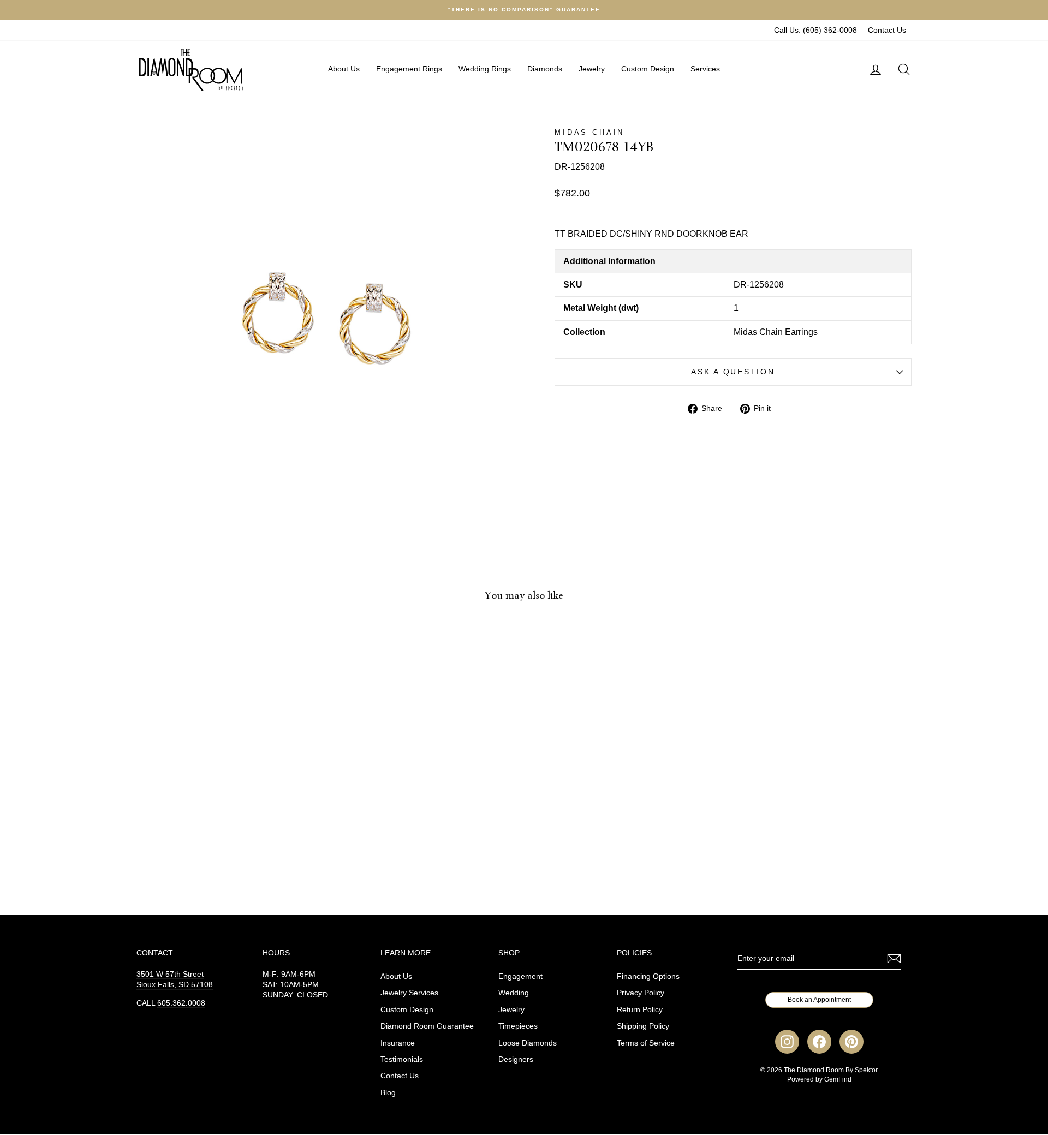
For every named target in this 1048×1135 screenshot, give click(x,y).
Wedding (513, 993)
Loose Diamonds (527, 1043)
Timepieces (518, 1026)
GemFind (837, 1079)
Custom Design (647, 68)
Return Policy (640, 1010)
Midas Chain (589, 132)
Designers (515, 1059)
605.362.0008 (181, 1003)
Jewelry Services (409, 993)
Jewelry (592, 68)
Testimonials (401, 1059)
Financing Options (648, 976)
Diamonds (544, 68)
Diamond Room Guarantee (427, 1026)
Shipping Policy (643, 1026)
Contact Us (887, 30)
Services (705, 68)
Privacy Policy (640, 993)
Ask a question (733, 372)
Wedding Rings (484, 68)
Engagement (520, 976)
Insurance (397, 1043)
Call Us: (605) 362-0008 (815, 30)
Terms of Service (646, 1043)
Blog (388, 1093)
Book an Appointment (819, 999)
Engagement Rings (409, 68)
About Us (344, 68)
